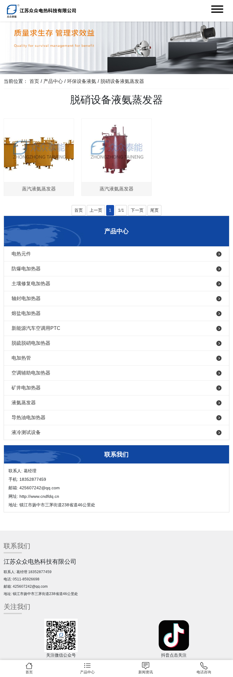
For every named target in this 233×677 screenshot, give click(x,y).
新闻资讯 (145, 672)
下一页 (137, 210)
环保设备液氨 (81, 81)
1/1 (121, 210)
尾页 (154, 210)
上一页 (95, 210)
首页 (34, 81)
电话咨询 (204, 672)
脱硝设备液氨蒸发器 (122, 81)
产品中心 (53, 81)
